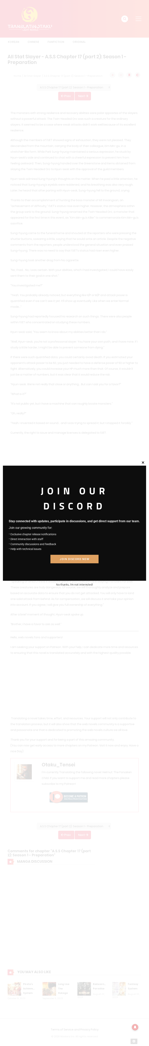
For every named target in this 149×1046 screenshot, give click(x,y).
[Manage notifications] (135, 1027)
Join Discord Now (74, 559)
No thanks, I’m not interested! (74, 584)
